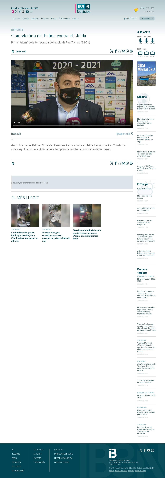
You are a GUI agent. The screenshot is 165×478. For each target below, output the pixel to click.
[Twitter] (112, 51)
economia (142, 408)
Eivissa (54, 19)
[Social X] (16, 11)
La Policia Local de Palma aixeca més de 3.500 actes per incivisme (145, 430)
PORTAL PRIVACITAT (140, 470)
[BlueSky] (31, 11)
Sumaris (75, 19)
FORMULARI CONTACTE (63, 454)
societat (141, 340)
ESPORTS (37, 458)
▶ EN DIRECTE (130, 19)
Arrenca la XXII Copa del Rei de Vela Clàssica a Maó (146, 168)
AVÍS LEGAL (131, 470)
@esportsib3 (123, 133)
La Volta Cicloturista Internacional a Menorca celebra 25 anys (145, 138)
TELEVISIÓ (16, 454)
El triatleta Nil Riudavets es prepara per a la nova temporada (146, 154)
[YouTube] (27, 11)
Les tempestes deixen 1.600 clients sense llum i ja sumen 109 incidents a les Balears (146, 238)
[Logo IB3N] (82, 8)
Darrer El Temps (145, 276)
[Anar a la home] (13, 11)
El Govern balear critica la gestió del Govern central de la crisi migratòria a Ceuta (146, 311)
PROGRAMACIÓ (18, 471)
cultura (141, 361)
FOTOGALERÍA (39, 462)
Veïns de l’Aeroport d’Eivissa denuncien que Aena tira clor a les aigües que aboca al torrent (146, 347)
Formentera (65, 19)
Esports (26, 19)
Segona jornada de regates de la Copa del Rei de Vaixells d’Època (146, 107)
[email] (123, 51)
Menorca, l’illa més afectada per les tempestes (144, 222)
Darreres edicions (144, 188)
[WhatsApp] (127, 51)
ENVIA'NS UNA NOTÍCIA (63, 458)
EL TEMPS (38, 454)
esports (17, 29)
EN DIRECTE (16, 462)
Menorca (45, 19)
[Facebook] (20, 11)
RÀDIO (14, 458)
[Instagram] (23, 11)
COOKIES (111, 470)
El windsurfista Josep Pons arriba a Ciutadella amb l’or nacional (145, 122)
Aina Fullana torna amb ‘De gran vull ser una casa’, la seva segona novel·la (146, 367)
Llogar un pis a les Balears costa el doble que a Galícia (145, 412)
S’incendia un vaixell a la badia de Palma (145, 382)
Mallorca (35, 19)
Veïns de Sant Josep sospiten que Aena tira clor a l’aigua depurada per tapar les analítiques (146, 327)
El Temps (16, 19)
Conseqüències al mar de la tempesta (146, 209)
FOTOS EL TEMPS (61, 462)
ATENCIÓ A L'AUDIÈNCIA (121, 470)
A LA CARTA (16, 467)
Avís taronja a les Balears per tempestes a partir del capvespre (145, 253)
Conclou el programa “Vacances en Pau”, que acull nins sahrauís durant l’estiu (146, 294)
